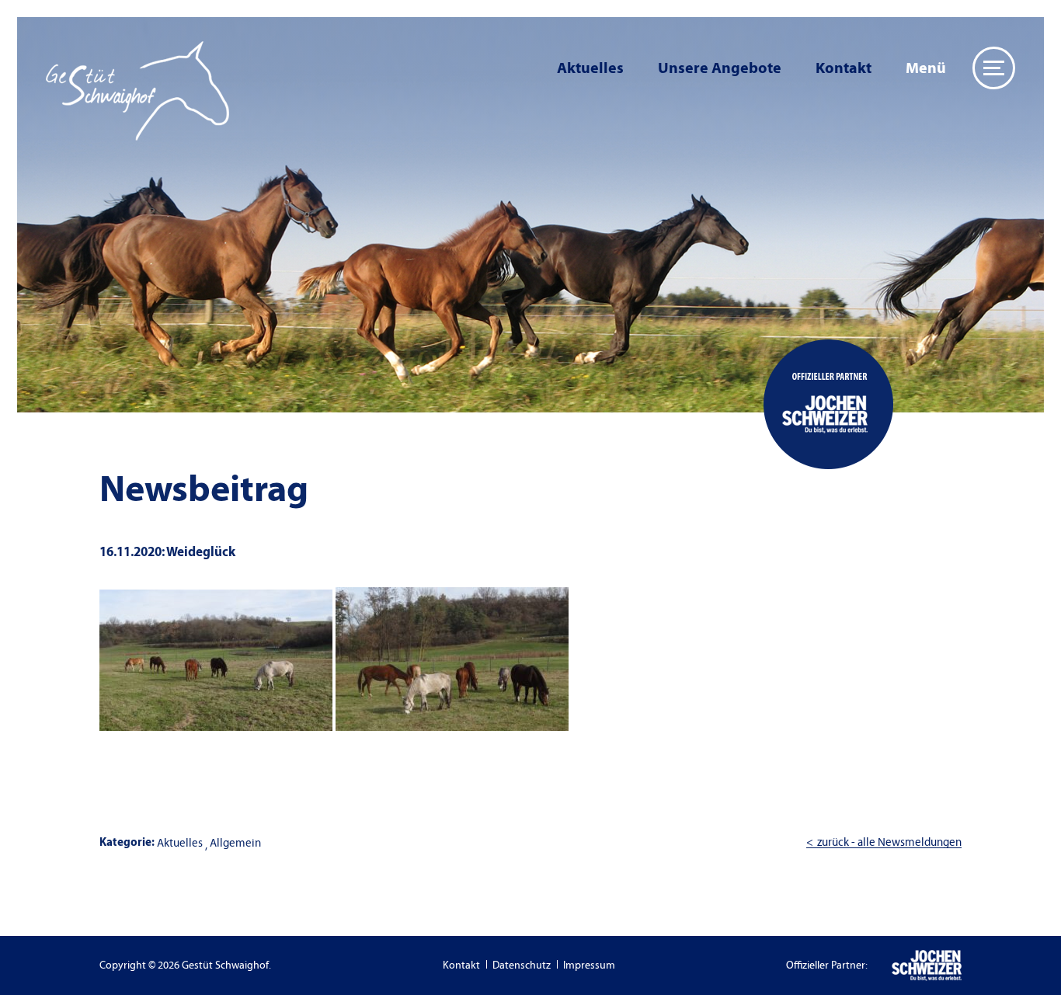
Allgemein (235, 843)
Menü (926, 68)
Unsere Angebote (719, 68)
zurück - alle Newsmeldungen (889, 842)
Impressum (589, 965)
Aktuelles (590, 68)
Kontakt (843, 68)
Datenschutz (521, 965)
